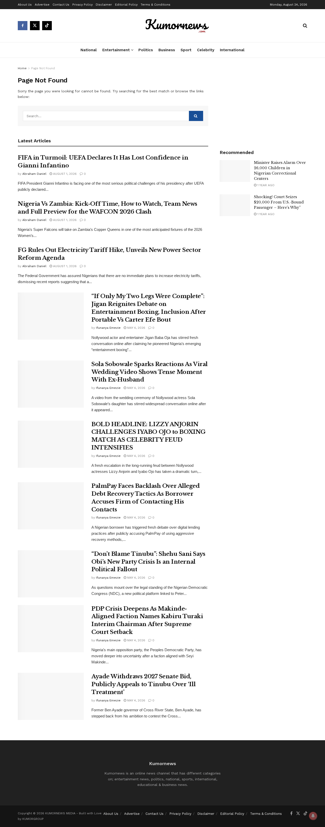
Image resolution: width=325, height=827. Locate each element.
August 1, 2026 (64, 174)
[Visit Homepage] (177, 26)
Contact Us (61, 4)
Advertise (42, 4)
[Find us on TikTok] (47, 25)
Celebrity (205, 50)
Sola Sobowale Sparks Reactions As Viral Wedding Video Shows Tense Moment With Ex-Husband (149, 372)
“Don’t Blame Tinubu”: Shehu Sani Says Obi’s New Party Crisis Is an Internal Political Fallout (148, 561)
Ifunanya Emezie (108, 328)
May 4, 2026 (135, 328)
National (88, 50)
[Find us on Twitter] (35, 25)
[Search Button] (305, 25)
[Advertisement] (263, 102)
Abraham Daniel (34, 174)
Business (166, 50)
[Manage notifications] (313, 816)
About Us (25, 4)
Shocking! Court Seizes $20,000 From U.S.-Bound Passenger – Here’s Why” (279, 202)
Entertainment (116, 50)
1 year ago (265, 185)
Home (22, 68)
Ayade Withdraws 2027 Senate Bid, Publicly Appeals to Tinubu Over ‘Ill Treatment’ (143, 684)
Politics (145, 50)
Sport (186, 50)
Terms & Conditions (155, 4)
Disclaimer (104, 4)
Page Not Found (43, 68)
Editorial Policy (126, 4)
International (232, 50)
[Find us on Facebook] (22, 25)
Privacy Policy (82, 4)
